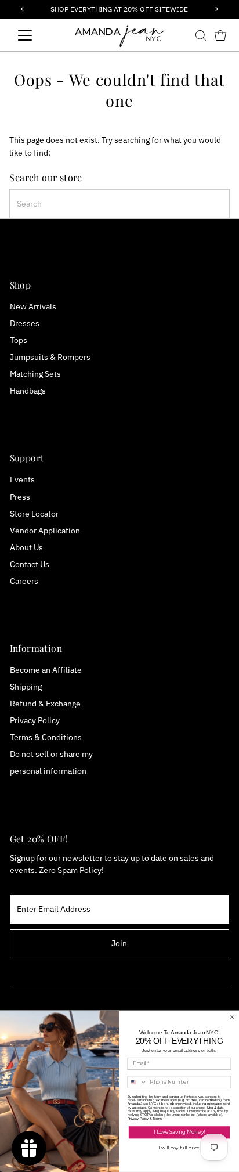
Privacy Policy (35, 720)
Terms (157, 1118)
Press (20, 497)
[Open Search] (200, 35)
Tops (18, 340)
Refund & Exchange (45, 703)
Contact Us (29, 564)
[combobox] (119, 203)
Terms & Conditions (46, 737)
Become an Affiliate (46, 670)
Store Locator (34, 514)
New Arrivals (33, 306)
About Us (26, 547)
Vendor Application (45, 530)
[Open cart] (220, 35)
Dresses (24, 323)
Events (22, 479)
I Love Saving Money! (179, 1132)
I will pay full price (179, 1148)
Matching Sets (35, 374)
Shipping (26, 686)
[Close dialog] (232, 1017)
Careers (24, 581)
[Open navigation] (35, 35)
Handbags (28, 390)
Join (119, 943)
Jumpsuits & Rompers (50, 357)
